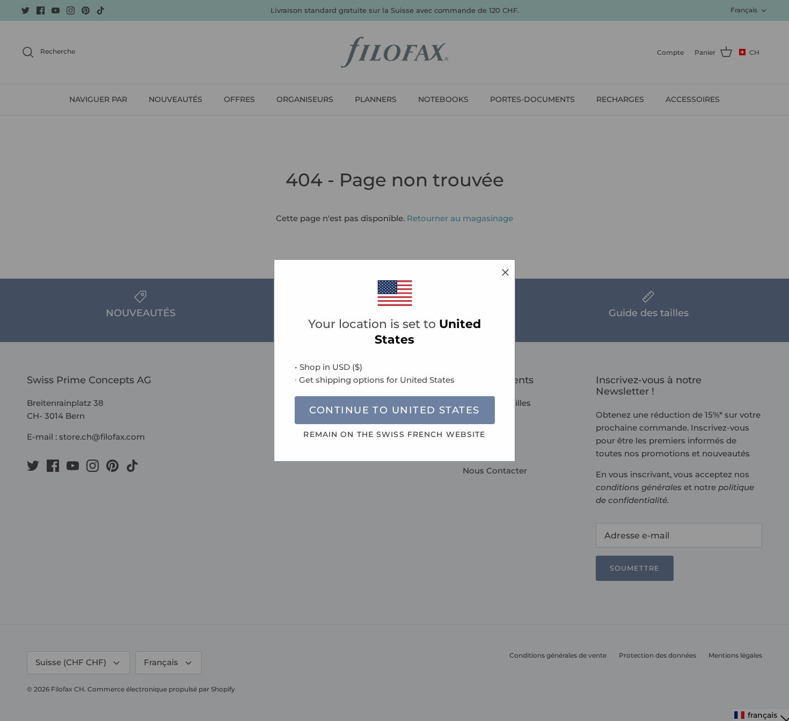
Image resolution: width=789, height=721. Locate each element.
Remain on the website (394, 434)
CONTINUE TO (394, 410)
